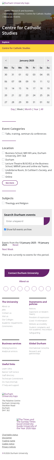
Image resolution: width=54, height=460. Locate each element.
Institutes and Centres (14, 13)
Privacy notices (9, 447)
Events (17, 16)
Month (28, 109)
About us (24, 281)
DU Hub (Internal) (9, 382)
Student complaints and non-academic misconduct (40, 328)
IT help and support (10, 385)
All (42, 109)
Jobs (4, 309)
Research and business (22, 10)
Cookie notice (8, 443)
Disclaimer (7, 437)
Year (36, 109)
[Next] (48, 60)
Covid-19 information (38, 320)
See (10, 183)
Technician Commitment (12, 378)
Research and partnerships (35, 352)
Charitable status (10, 434)
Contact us (6, 313)
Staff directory (8, 375)
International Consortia (39, 348)
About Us (8, 16)
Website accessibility (38, 324)
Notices (32, 308)
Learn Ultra (7, 368)
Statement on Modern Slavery (38, 313)
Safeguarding (34, 332)
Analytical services (10, 351)
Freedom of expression (39, 317)
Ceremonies (7, 326)
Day (13, 109)
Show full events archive (19, 229)
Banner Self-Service (10, 372)
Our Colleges (7, 319)
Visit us (5, 316)
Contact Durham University (23, 273)
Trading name (8, 440)
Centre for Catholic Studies (38, 13)
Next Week (8, 249)
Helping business (9, 348)
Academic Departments (12, 323)
